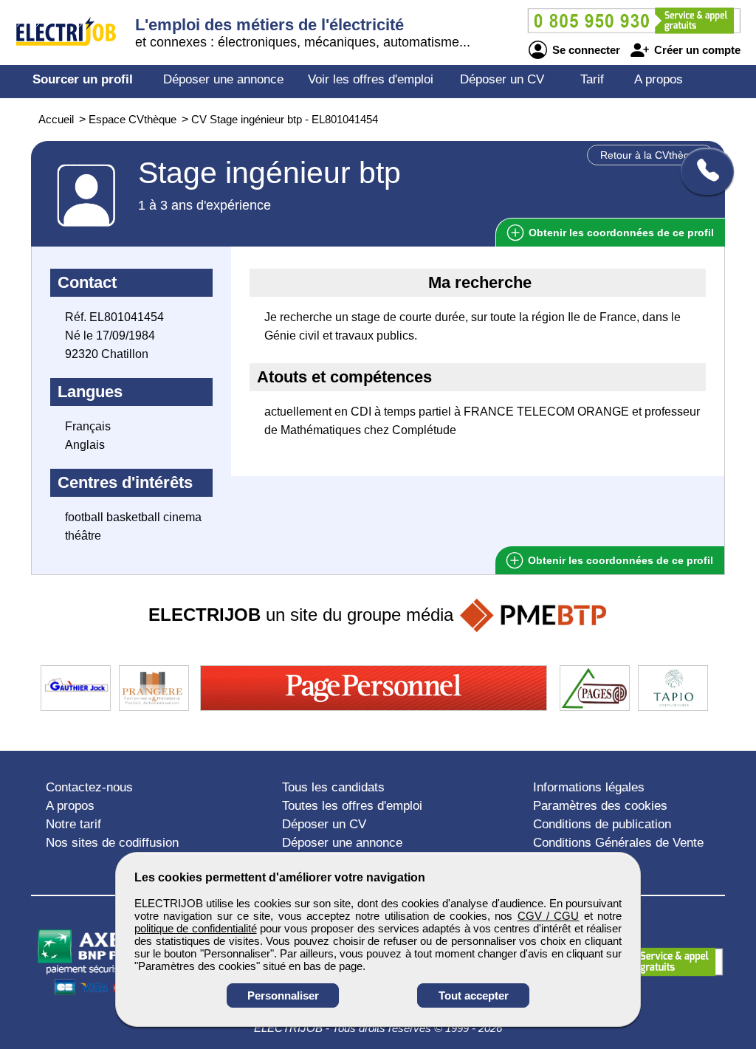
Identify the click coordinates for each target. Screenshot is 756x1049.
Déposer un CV (502, 79)
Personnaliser (283, 995)
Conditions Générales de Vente (618, 843)
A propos (658, 79)
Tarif (592, 79)
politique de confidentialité (195, 928)
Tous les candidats (333, 787)
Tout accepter (474, 995)
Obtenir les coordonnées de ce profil (619, 560)
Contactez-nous (89, 787)
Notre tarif (73, 824)
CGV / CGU (549, 915)
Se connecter (584, 50)
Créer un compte (695, 50)
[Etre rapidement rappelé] (702, 171)
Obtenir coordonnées (620, 232)
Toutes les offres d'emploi (352, 806)
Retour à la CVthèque (650, 155)
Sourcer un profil (82, 79)
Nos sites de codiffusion (112, 843)
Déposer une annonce (223, 79)
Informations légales (589, 787)
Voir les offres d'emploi (370, 79)
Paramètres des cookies (600, 806)
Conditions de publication (602, 824)
